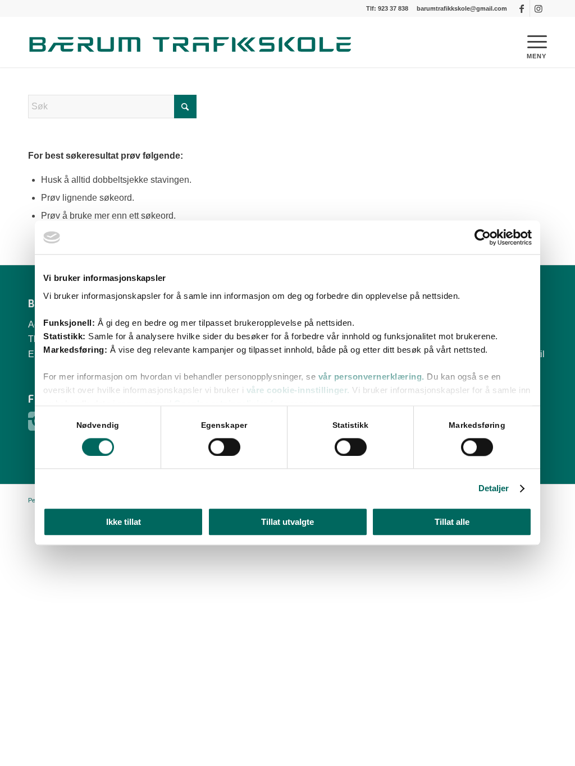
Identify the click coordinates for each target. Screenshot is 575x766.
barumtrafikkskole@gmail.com (462, 8)
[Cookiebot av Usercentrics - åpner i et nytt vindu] (482, 237)
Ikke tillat (123, 522)
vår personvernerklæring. (372, 376)
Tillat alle (452, 522)
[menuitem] (525, 42)
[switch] (224, 447)
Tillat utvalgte (287, 522)
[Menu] (525, 42)
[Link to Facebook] (521, 8)
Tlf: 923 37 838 (387, 8)
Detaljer (493, 488)
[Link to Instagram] (538, 8)
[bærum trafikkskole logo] (196, 42)
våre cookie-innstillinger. (298, 390)
